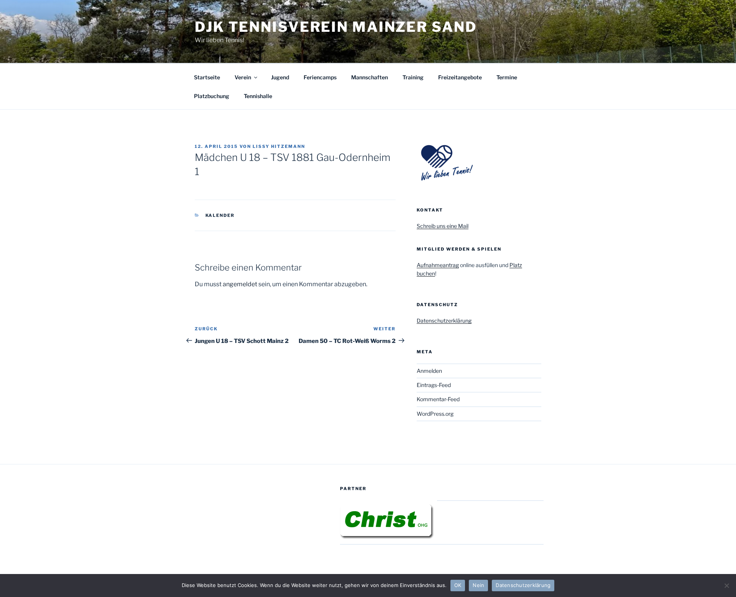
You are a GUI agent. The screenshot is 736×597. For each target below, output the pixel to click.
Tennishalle (258, 96)
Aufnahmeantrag (438, 265)
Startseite (207, 77)
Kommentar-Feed (438, 399)
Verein (243, 77)
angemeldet (240, 284)
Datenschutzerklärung (444, 320)
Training (413, 77)
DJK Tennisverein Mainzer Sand (336, 26)
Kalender (220, 215)
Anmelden (429, 370)
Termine (506, 77)
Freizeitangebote (460, 77)
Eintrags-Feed (434, 385)
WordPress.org (435, 413)
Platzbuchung (211, 96)
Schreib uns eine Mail (442, 226)
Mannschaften (369, 77)
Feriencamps (320, 77)
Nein (478, 585)
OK (458, 585)
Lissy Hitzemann (279, 146)
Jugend (280, 77)
